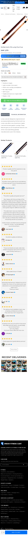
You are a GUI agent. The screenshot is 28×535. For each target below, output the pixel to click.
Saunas (10, 494)
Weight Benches (12, 477)
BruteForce (14, 507)
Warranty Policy (14, 518)
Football (21, 485)
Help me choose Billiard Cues (15, 100)
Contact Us (9, 522)
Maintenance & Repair (19, 502)
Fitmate (17, 509)
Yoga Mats (3, 492)
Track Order (18, 8)
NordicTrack (4, 513)
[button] (14, 170)
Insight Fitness (4, 511)
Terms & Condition (5, 518)
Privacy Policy (4, 520)
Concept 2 (21, 507)
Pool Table (21, 487)
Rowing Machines (17, 473)
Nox (17, 511)
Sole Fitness (4, 507)
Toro (9, 507)
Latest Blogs (16, 522)
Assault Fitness (4, 509)
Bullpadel (22, 511)
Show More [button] (14, 349)
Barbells (11, 479)
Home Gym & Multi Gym (17, 475)
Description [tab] (5, 114)
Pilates (8, 492)
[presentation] (0, 29)
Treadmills (3, 471)
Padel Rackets (4, 485)
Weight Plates (4, 479)
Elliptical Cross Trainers (6, 473)
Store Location (19, 2)
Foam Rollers (4, 494)
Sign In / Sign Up (13, 8)
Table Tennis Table (5, 487)
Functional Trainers (5, 475)
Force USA (11, 509)
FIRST (22, 56)
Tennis (10, 485)
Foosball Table (14, 487)
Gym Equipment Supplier (7, 502)
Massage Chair (15, 492)
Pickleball (15, 485)
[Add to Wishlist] (26, 17)
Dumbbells (19, 477)
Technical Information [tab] (18, 114)
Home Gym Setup (5, 500)
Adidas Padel (12, 511)
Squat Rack (3, 477)
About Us (3, 522)
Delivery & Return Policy (14, 520)
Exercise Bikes (10, 471)
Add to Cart (16, 532)
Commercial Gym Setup (17, 500)
